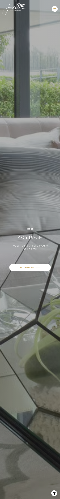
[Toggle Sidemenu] (55, 9)
